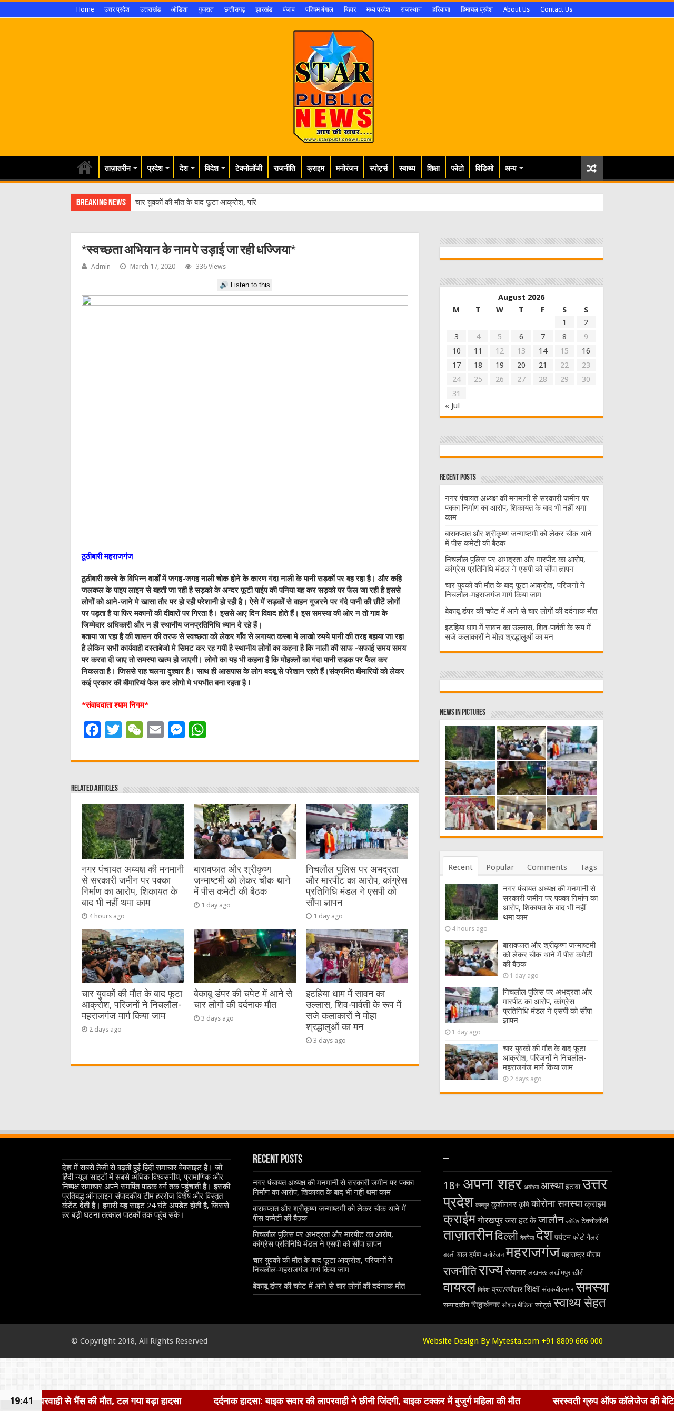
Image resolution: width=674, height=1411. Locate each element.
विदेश (212, 168)
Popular (500, 867)
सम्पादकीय (456, 1305)
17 (456, 365)
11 (478, 351)
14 (543, 351)
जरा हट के (520, 1221)
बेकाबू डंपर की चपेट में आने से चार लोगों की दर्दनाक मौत (243, 999)
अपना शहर (492, 1184)
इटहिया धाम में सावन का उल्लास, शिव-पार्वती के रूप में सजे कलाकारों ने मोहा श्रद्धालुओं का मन (353, 1010)
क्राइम (315, 168)
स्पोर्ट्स (379, 168)
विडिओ (484, 168)
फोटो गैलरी (586, 1237)
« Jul (452, 405)
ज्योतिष (572, 1221)
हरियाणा (441, 9)
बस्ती (449, 1255)
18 (478, 365)
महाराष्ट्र (573, 1254)
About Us (516, 9)
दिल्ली (506, 1236)
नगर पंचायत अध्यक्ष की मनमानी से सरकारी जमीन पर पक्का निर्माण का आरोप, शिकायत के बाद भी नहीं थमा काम (133, 886)
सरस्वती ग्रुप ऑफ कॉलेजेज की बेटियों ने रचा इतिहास (559, 1400)
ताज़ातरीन (118, 168)
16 (586, 351)
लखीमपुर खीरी (566, 1273)
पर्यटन (562, 1237)
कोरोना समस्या (556, 1204)
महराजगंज (533, 1252)
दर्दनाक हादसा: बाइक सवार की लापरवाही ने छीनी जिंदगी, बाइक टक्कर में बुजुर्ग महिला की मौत (284, 1400)
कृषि (524, 1204)
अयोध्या (531, 1187)
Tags (588, 867)
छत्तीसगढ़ (234, 9)
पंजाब (289, 9)
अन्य (511, 168)
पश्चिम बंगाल (319, 9)
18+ (452, 1186)
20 (521, 365)
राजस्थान (411, 9)
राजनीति (284, 168)
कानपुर (482, 1205)
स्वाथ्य (407, 168)
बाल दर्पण (469, 1254)
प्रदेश (155, 168)
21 (543, 365)
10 (456, 351)
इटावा (573, 1186)
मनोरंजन (347, 168)
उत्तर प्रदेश (117, 9)
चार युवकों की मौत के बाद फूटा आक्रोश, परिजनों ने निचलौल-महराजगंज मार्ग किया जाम (132, 1004)
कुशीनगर (504, 1204)
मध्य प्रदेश (378, 9)
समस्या (592, 1287)
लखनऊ (537, 1273)
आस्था (552, 1186)
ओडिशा (179, 9)
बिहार (350, 9)
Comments (547, 867)
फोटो (457, 168)
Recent (460, 867)
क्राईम (459, 1219)
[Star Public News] (337, 84)
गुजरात (206, 9)
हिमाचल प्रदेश (477, 9)
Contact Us (556, 9)
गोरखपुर (490, 1220)
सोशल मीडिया (517, 1305)
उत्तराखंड (150, 9)
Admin (101, 266)
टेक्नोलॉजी (248, 168)
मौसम (593, 1254)
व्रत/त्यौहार (507, 1289)
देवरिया (527, 1237)
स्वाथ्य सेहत (579, 1303)
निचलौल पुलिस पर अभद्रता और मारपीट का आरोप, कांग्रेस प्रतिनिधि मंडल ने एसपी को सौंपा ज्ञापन (356, 886)
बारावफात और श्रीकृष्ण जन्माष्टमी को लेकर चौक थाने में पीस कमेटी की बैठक (242, 880)
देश (184, 168)
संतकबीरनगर (558, 1290)
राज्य (491, 1270)
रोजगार (516, 1272)
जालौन (550, 1220)
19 (499, 365)
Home (85, 9)
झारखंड (263, 9)
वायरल (459, 1287)
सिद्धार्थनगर (485, 1304)
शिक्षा (433, 168)
